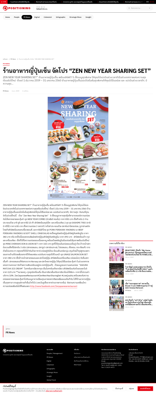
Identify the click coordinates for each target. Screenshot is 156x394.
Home (7, 17)
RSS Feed (77, 364)
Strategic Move (75, 17)
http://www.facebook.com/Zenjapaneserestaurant (53, 286)
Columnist (48, 17)
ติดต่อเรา (77, 353)
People (16, 17)
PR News (27, 17)
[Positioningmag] (16, 8)
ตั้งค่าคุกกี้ (119, 388)
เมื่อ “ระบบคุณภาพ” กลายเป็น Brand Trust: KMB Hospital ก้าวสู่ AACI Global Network (138, 285)
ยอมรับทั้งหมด (145, 388)
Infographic (60, 17)
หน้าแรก (5, 59)
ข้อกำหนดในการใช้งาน (81, 361)
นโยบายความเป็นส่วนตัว (82, 357)
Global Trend (51, 380)
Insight (88, 17)
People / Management (55, 353)
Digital (37, 17)
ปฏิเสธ (131, 388)
